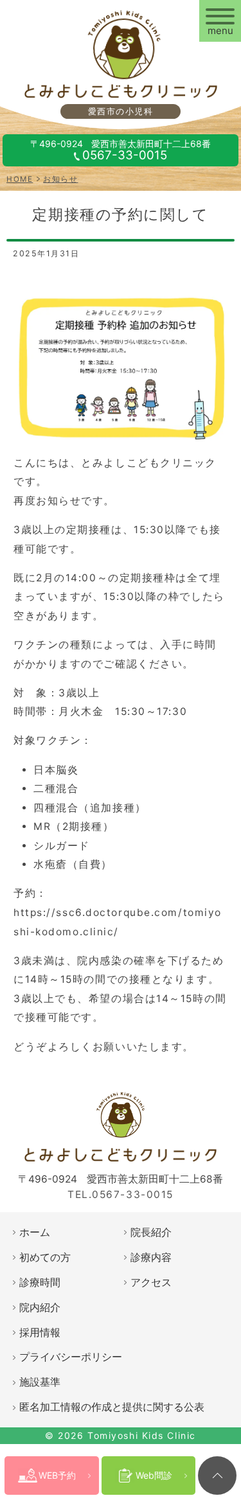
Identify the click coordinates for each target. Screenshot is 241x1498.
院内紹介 (39, 1307)
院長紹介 (151, 1232)
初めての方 (45, 1257)
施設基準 (39, 1382)
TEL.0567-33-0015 (120, 1194)
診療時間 (39, 1282)
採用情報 (39, 1332)
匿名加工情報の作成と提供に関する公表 (111, 1407)
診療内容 (151, 1257)
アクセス (151, 1282)
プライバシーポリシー (70, 1357)
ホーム (34, 1232)
